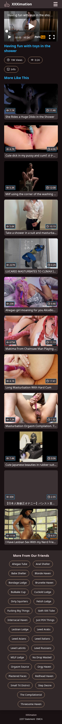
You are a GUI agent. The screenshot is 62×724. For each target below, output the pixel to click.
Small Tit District (20, 685)
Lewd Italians (42, 638)
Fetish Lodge (44, 601)
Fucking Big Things (18, 610)
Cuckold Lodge (42, 592)
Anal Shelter (43, 564)
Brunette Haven (44, 582)
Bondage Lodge (18, 582)
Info (13, 69)
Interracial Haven (18, 620)
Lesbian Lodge (20, 629)
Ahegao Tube (19, 564)
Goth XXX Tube (46, 610)
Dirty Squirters (19, 601)
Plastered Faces (18, 676)
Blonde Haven (43, 573)
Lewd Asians (19, 638)
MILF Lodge (17, 657)
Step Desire (44, 685)
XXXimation (22, 4)
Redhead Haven (44, 676)
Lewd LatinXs (18, 648)
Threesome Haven (31, 704)
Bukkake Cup (18, 592)
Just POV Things (45, 620)
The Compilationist (31, 694)
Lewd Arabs (43, 629)
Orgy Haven (44, 666)
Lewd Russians (42, 648)
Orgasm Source (20, 666)
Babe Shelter (18, 573)
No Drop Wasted (42, 657)
